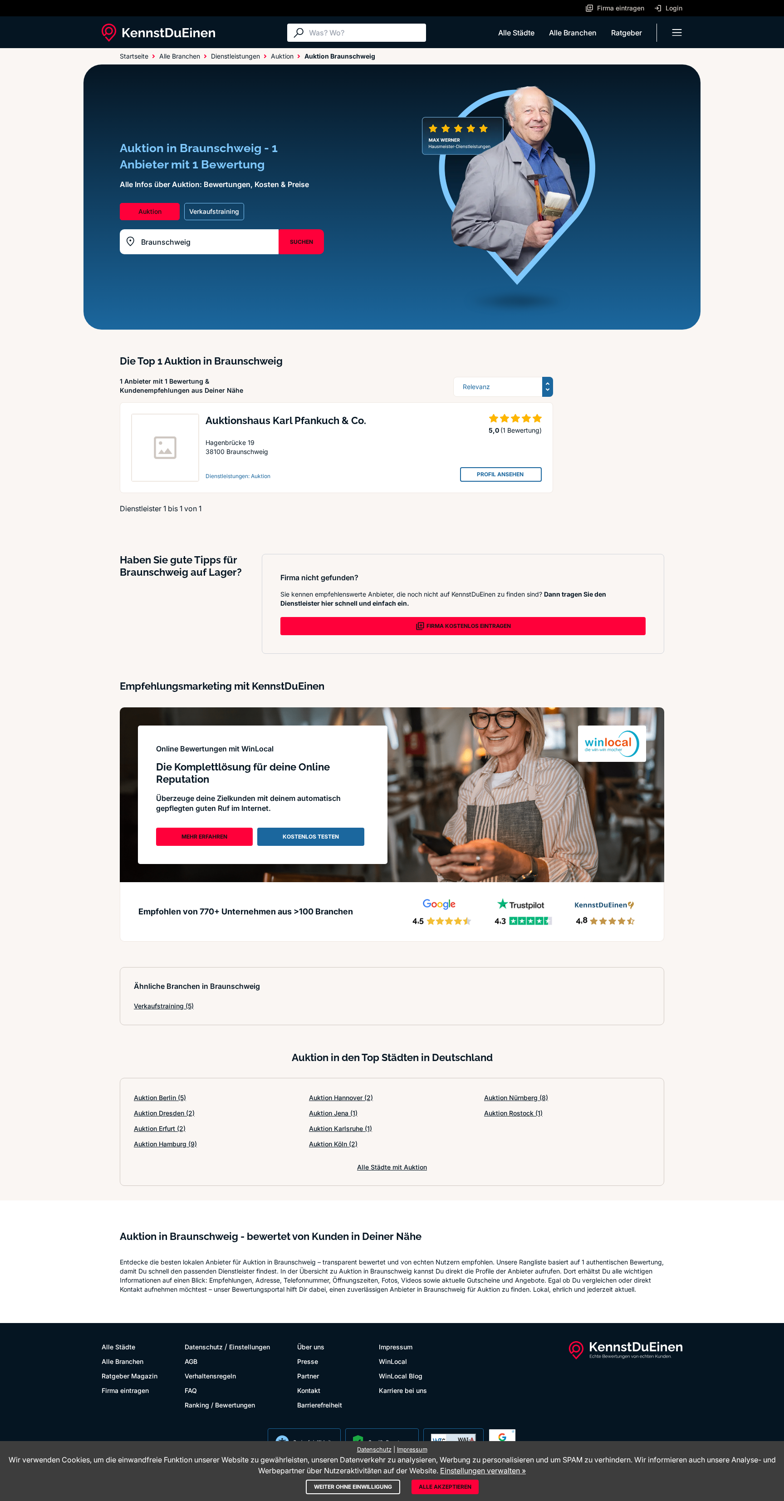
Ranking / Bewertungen (220, 1405)
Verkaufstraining (164, 1006)
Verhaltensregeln (210, 1376)
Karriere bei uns (403, 1390)
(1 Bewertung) (521, 430)
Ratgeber (626, 32)
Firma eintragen (125, 1390)
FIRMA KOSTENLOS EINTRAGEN (468, 625)
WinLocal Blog (400, 1376)
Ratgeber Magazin (129, 1376)
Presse (307, 1361)
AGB (191, 1361)
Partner (308, 1376)
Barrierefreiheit (319, 1405)
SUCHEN (301, 241)
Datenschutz (204, 1347)
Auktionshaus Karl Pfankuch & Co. (286, 420)
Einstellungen (249, 1347)
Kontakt (308, 1390)
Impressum (395, 1347)
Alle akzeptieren (445, 1486)
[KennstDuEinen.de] (158, 33)
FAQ (191, 1390)
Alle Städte (516, 32)
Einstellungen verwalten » (483, 1470)
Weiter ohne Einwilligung (353, 1486)
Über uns (310, 1347)
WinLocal (393, 1361)
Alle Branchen (573, 32)
